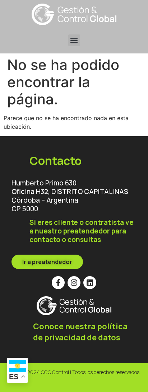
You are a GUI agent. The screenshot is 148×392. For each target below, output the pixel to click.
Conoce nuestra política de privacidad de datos (80, 332)
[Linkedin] (89, 282)
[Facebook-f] (58, 282)
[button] (74, 40)
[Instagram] (74, 282)
